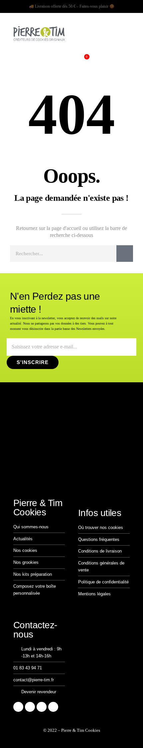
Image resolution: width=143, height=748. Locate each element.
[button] (13, 59)
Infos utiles (99, 513)
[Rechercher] (124, 253)
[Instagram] (18, 707)
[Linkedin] (53, 707)
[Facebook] (42, 707)
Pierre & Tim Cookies (37, 507)
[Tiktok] (30, 707)
